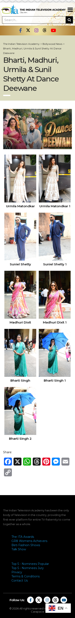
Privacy (16, 572)
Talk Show (18, 549)
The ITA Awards (22, 537)
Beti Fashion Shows (25, 545)
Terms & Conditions (25, 576)
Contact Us (19, 580)
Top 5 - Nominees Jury (27, 568)
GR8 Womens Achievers (29, 541)
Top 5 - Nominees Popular (30, 564)
